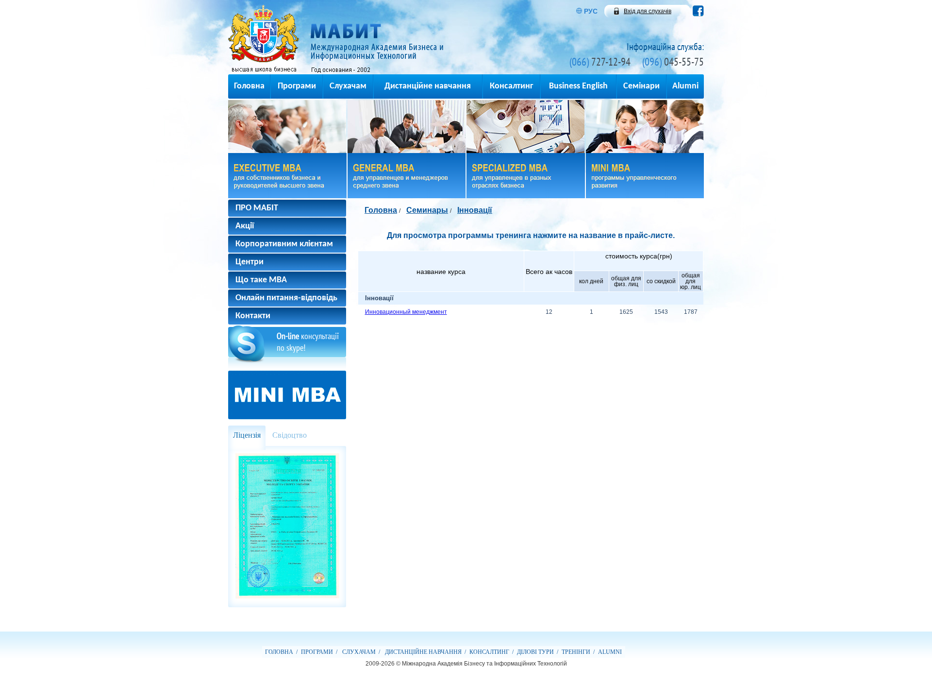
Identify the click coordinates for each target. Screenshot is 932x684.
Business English (578, 86)
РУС (591, 11)
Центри (249, 262)
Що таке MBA (261, 280)
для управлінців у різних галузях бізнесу (525, 175)
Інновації (474, 210)
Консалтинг (511, 86)
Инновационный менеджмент (406, 311)
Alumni (685, 86)
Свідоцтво (289, 435)
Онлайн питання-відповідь (286, 298)
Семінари (641, 86)
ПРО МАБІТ (256, 208)
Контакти (252, 316)
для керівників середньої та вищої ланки (407, 175)
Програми (297, 86)
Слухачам (348, 86)
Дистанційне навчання (427, 86)
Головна (249, 86)
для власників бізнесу (287, 175)
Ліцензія (247, 435)
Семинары (427, 210)
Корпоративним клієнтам (284, 244)
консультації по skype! (308, 341)
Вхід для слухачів (647, 11)
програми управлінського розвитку (645, 175)
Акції (244, 226)
